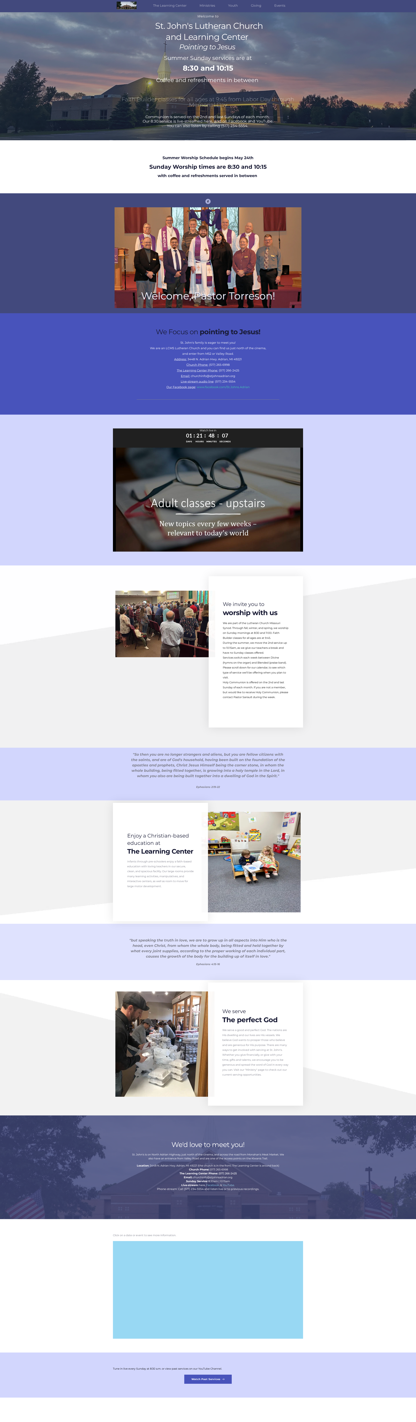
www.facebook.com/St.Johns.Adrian (223, 387)
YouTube (228, 1185)
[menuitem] (170, 5)
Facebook (212, 1185)
